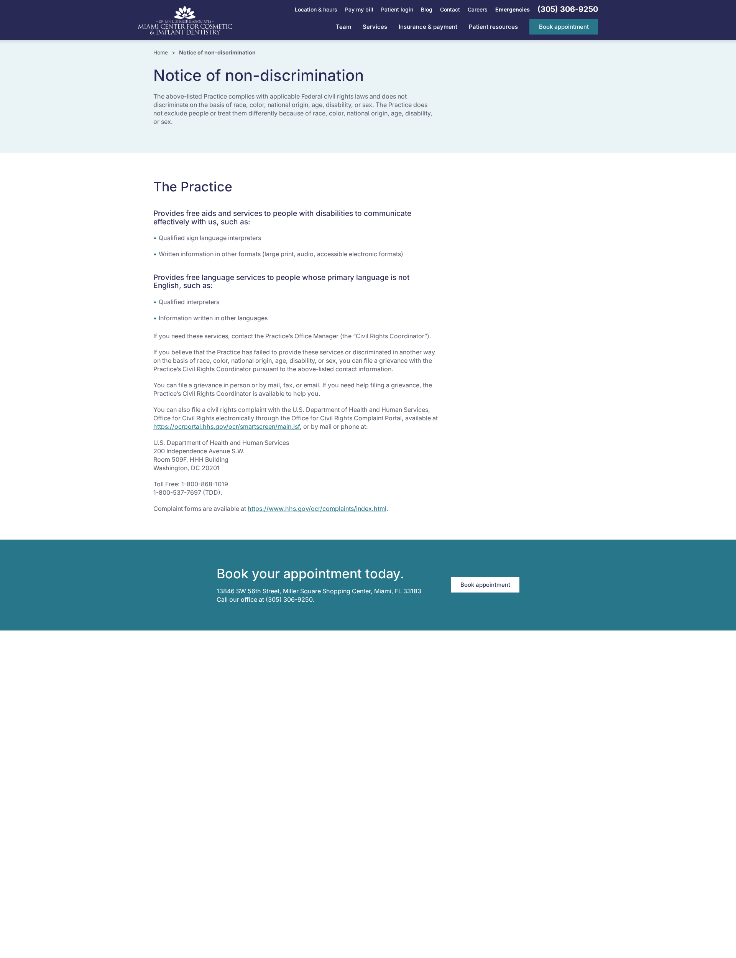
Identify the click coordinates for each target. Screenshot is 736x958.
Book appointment (485, 584)
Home (160, 52)
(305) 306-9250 (289, 599)
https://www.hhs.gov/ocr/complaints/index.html (317, 508)
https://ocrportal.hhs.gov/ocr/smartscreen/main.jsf (226, 426)
